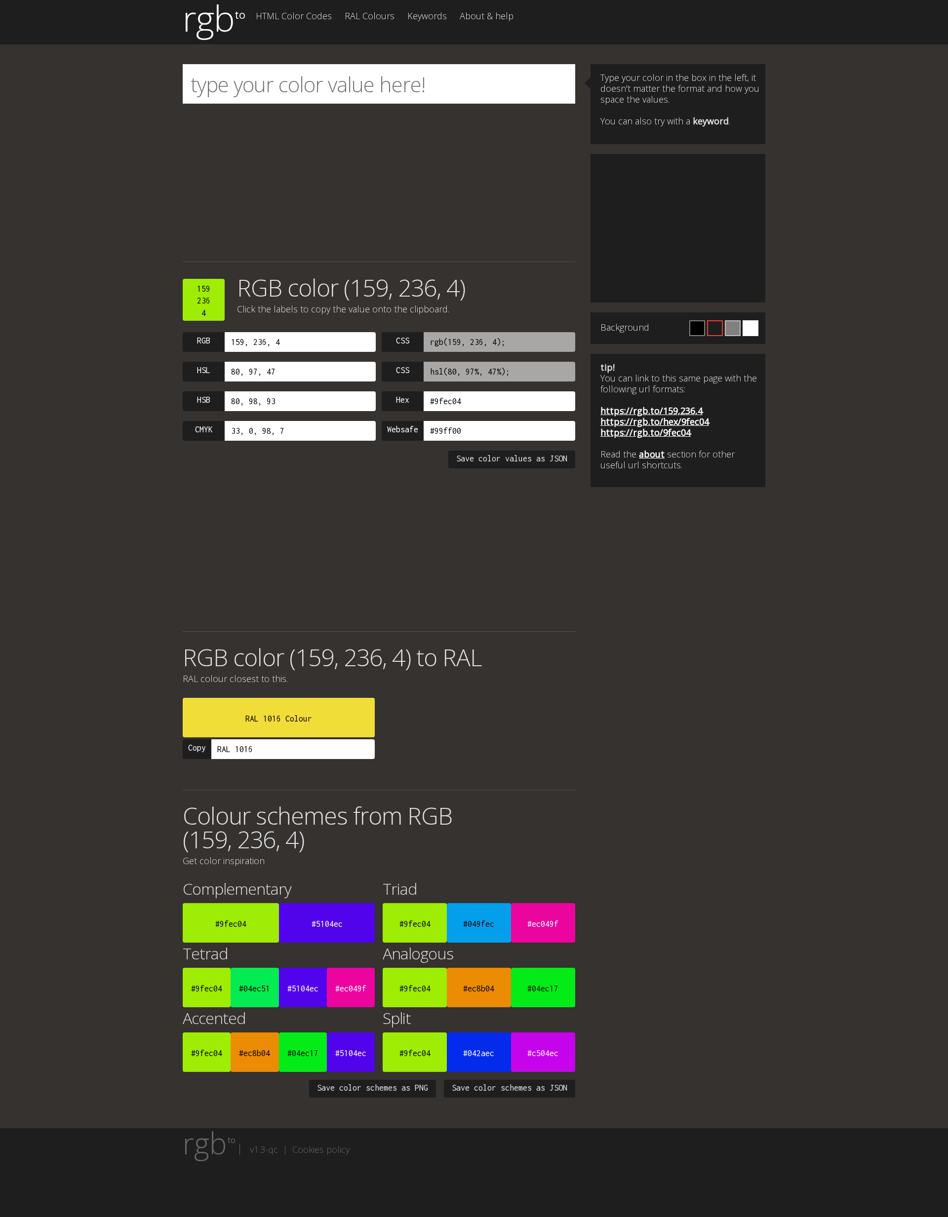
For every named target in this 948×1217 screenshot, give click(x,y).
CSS (402, 340)
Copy (197, 747)
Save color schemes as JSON (509, 1087)
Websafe (402, 429)
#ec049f (542, 923)
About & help (487, 16)
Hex (402, 399)
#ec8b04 (478, 988)
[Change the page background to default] (715, 328)
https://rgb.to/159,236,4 (651, 411)
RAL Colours (370, 16)
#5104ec (327, 923)
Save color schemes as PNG (372, 1087)
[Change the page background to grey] (733, 328)
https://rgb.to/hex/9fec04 (654, 421)
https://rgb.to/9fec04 (645, 432)
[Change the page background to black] (697, 328)
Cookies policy (321, 1149)
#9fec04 (230, 923)
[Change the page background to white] (750, 328)
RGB (203, 340)
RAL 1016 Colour (278, 718)
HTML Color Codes (294, 16)
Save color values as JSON (511, 458)
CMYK (204, 429)
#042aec (478, 1053)
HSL (203, 370)
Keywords (427, 16)
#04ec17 (542, 988)
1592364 (203, 300)
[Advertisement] (379, 183)
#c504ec (542, 1053)
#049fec (478, 923)
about (652, 454)
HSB (203, 399)
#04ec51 (254, 988)
